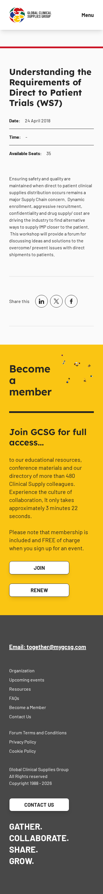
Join (39, 568)
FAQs (14, 698)
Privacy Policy (22, 741)
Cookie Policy (22, 751)
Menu (88, 15)
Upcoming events (26, 679)
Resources (20, 689)
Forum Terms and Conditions (38, 732)
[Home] (30, 15)
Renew (39, 590)
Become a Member (27, 707)
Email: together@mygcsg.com (47, 646)
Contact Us (20, 716)
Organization (22, 670)
